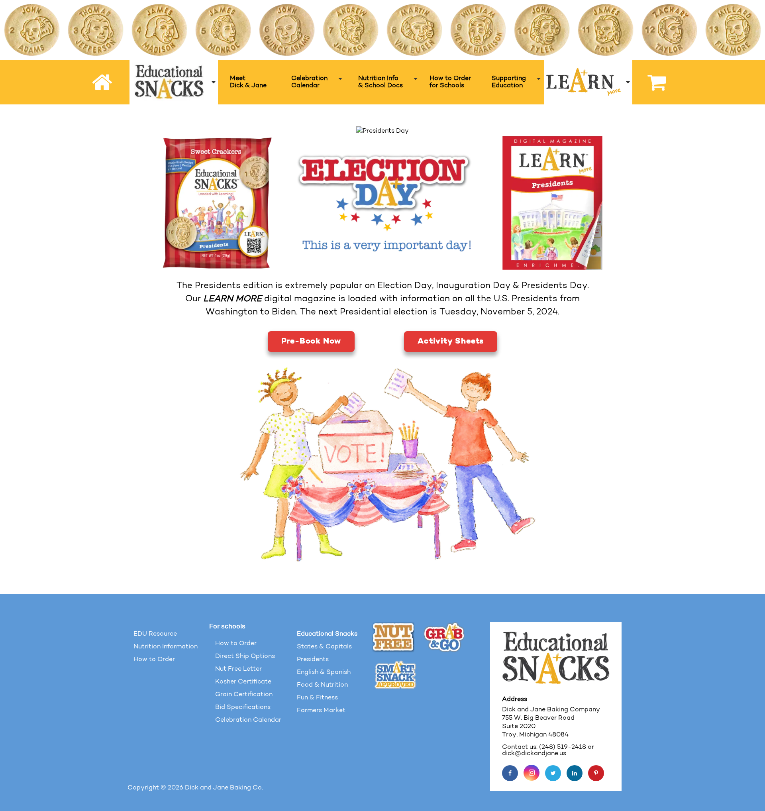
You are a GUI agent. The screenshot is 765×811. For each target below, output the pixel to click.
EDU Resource (155, 634)
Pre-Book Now (311, 342)
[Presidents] (217, 203)
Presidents (313, 659)
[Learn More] (588, 82)
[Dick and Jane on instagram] (531, 773)
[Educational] (174, 82)
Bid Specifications (243, 707)
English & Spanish (324, 672)
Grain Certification (244, 694)
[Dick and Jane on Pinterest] (596, 773)
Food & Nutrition (322, 685)
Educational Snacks (327, 634)
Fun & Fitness (317, 698)
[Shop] (652, 82)
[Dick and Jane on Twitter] (553, 773)
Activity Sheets (451, 342)
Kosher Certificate (243, 682)
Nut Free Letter (238, 669)
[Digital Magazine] (547, 203)
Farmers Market (321, 710)
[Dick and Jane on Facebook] (510, 773)
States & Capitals (324, 647)
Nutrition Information (165, 647)
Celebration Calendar (248, 720)
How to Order (154, 659)
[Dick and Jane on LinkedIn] (575, 773)
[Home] (103, 82)
